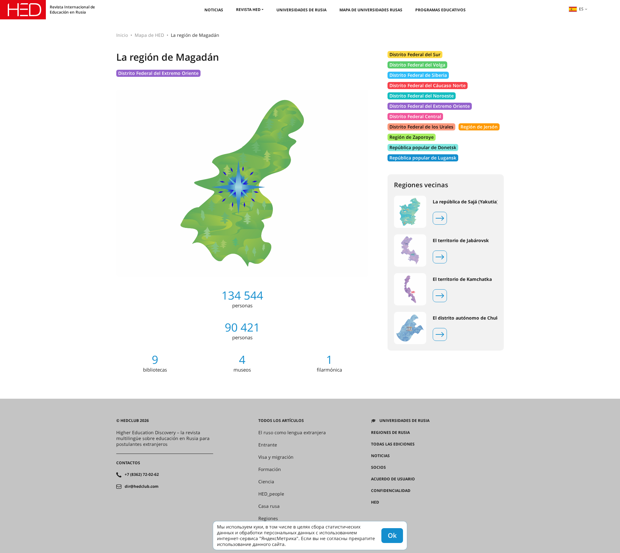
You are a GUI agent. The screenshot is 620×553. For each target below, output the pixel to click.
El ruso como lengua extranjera (292, 432)
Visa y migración (276, 457)
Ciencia (266, 482)
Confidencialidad (390, 490)
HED (375, 502)
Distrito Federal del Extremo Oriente (158, 73)
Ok (392, 535)
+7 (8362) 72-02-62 (142, 474)
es (581, 9)
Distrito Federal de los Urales (421, 127)
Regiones (268, 518)
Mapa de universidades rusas (370, 10)
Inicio (122, 35)
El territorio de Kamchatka (462, 279)
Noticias (213, 10)
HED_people (271, 494)
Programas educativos (440, 10)
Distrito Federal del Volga (417, 65)
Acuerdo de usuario (393, 479)
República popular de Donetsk (422, 147)
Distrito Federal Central (415, 116)
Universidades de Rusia (301, 10)
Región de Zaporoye (411, 137)
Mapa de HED (149, 35)
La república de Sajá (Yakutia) (465, 202)
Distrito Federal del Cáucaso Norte (427, 85)
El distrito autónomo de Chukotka (471, 318)
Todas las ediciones (393, 444)
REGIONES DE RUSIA (390, 432)
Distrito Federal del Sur (414, 54)
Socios (378, 467)
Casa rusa (269, 506)
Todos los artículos (281, 420)
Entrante (267, 445)
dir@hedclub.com (142, 486)
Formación (269, 469)
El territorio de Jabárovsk (461, 240)
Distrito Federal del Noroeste (421, 96)
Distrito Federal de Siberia (418, 75)
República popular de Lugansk (422, 158)
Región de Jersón (479, 127)
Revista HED (248, 9)
